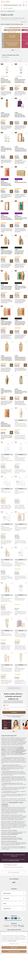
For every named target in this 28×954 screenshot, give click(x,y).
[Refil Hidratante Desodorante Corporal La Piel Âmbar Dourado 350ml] (6, 412)
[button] (12, 65)
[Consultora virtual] (23, 5)
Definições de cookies (14, 943)
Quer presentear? (15, 872)
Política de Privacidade (16, 716)
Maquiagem (10, 839)
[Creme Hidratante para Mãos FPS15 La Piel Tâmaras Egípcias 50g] (20, 657)
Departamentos (7, 908)
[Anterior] (10, 50)
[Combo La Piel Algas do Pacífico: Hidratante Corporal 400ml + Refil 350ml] (20, 275)
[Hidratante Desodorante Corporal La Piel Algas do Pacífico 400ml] (6, 379)
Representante (7, 893)
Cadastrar (14, 712)
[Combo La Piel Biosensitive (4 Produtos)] (20, 481)
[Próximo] (18, 50)
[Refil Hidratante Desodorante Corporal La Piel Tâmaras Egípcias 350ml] (6, 171)
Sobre (4, 903)
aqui (19, 843)
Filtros (5, 60)
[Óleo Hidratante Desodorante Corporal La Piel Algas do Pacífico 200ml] (20, 379)
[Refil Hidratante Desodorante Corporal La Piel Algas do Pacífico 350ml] (20, 205)
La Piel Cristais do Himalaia (18, 751)
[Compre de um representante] (11, 725)
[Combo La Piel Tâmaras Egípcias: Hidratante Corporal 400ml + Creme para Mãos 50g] (6, 657)
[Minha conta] (23, 2)
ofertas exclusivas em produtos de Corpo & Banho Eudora (11, 833)
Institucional (6, 898)
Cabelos (20, 839)
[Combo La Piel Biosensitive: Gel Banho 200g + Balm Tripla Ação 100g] (6, 137)
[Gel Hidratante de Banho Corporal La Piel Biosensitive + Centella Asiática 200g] (20, 69)
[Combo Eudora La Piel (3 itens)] (6, 481)
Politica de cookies (12, 940)
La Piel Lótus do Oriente (20, 750)
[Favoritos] (26, 2)
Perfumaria (4, 839)
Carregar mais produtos (14, 688)
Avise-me (21, 431)
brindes (22, 846)
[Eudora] (5, 2)
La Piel (19, 747)
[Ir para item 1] (13, 731)
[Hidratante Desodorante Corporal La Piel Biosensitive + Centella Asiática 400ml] (20, 447)
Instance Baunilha (13, 802)
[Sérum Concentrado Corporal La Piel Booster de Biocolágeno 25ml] (6, 103)
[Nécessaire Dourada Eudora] (20, 171)
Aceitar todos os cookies (14, 951)
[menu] (1, 5)
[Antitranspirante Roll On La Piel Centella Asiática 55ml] (20, 587)
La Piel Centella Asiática (20, 753)
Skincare (15, 839)
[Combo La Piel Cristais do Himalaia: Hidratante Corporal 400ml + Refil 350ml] (20, 516)
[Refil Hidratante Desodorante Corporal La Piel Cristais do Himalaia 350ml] (6, 205)
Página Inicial (4, 11)
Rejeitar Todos (14, 947)
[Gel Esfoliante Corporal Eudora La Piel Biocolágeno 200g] (6, 623)
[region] (14, 943)
